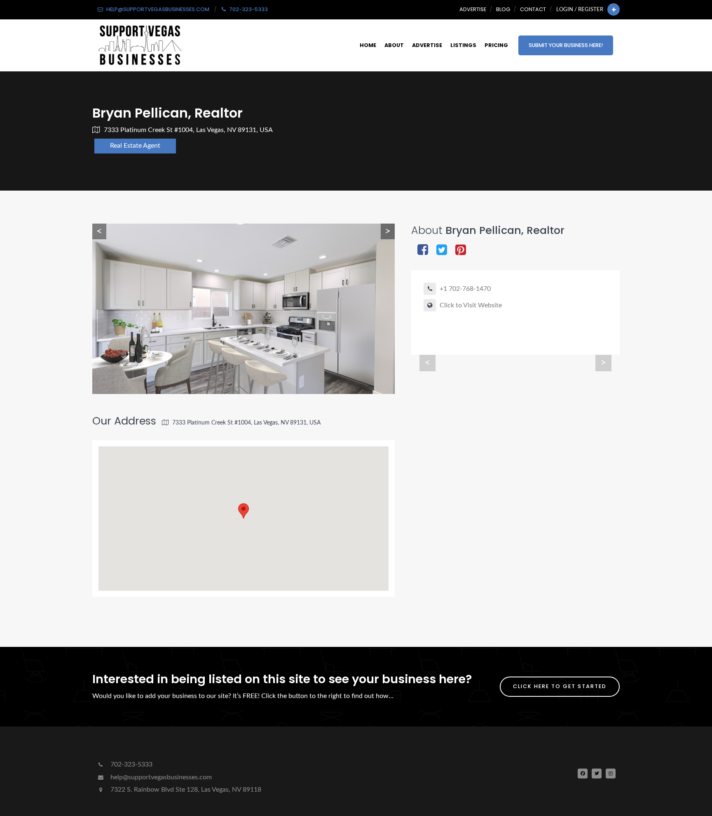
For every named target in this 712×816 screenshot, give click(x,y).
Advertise (472, 9)
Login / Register (579, 9)
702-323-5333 (130, 764)
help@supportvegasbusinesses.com (160, 777)
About (394, 45)
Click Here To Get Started (560, 686)
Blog (503, 9)
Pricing (496, 45)
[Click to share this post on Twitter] (441, 250)
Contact (533, 9)
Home (368, 45)
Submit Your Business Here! (566, 45)
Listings (463, 45)
